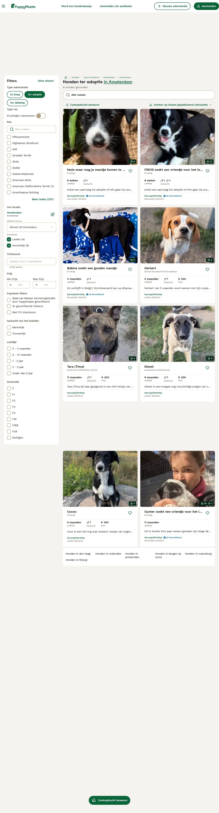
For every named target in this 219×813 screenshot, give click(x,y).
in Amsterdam (118, 81)
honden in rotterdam (108, 553)
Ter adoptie (35, 94)
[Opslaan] (130, 171)
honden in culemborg (198, 553)
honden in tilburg (76, 559)
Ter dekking (17, 102)
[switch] (41, 115)
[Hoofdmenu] (3, 6)
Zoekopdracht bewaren (84, 104)
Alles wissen (46, 80)
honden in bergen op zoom (168, 555)
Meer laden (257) (43, 199)
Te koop (15, 94)
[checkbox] (8, 137)
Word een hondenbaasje (76, 6)
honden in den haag (78, 553)
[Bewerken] (52, 214)
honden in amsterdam (132, 555)
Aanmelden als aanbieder (116, 6)
